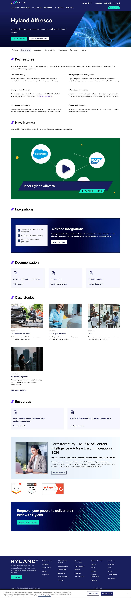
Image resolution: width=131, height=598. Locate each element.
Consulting (78, 573)
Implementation (79, 566)
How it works (25, 50)
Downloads (61, 573)
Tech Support (111, 578)
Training (110, 571)
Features (15, 50)
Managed (77, 570)
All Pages (60, 580)
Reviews (83, 50)
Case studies (63, 50)
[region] (65, 593)
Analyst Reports (46, 568)
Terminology (62, 570)
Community (111, 564)
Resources (73, 50)
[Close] (128, 593)
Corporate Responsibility (95, 576)
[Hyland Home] (18, 3)
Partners (93, 571)
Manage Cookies (93, 593)
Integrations (37, 50)
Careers (93, 564)
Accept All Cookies (107, 593)
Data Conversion (79, 577)
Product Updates (63, 577)
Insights (44, 571)
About (93, 568)
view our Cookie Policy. (44, 596)
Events (110, 568)
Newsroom (94, 580)
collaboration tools (45, 96)
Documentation (50, 50)
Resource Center (63, 566)
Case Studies (45, 564)
